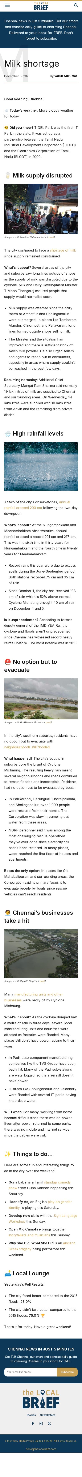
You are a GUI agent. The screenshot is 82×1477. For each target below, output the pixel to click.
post (51, 237)
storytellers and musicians (29, 1235)
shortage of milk (62, 250)
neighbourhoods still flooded (27, 747)
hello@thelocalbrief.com (41, 1449)
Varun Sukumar (65, 76)
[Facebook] (33, 1424)
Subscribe (67, 1372)
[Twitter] (49, 1424)
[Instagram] (41, 1424)
